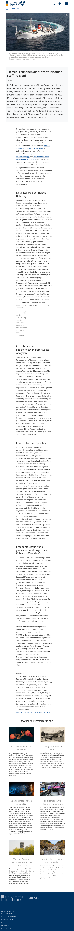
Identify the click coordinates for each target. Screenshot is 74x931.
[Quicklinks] (60, 3)
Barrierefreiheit (6, 929)
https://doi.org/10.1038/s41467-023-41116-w (33, 712)
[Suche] (53, 3)
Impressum (4, 923)
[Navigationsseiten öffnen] (7, 8)
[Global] (59, 4)
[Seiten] (66, 3)
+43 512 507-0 (11, 917)
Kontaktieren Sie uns (7, 919)
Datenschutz (5, 925)
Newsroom (14, 8)
